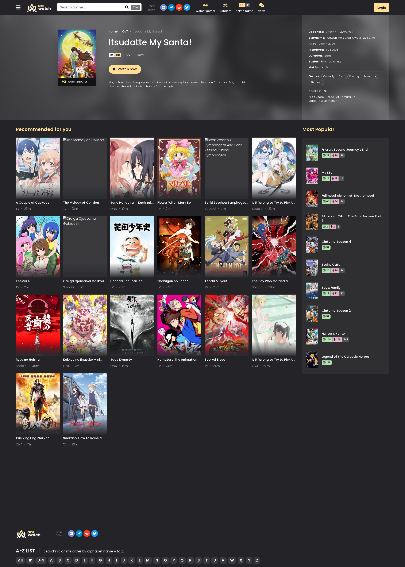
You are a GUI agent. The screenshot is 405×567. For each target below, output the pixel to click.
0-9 (41, 560)
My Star (328, 173)
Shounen (316, 82)
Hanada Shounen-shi (126, 281)
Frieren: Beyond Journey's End (345, 150)
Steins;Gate (331, 265)
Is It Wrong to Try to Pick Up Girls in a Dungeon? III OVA (274, 361)
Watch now (127, 69)
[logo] (39, 7)
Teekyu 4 (23, 281)
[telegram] (79, 533)
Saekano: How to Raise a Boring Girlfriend (82, 440)
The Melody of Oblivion (81, 202)
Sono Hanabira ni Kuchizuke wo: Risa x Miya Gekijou (132, 204)
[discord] (71, 533)
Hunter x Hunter (334, 334)
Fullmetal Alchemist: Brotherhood (348, 196)
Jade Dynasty (121, 359)
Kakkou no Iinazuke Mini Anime (81, 361)
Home (113, 31)
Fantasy (354, 76)
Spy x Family (331, 288)
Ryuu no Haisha (28, 359)
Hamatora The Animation (177, 359)
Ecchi (342, 76)
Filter (135, 7)
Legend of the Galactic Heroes (346, 357)
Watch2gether (77, 82)
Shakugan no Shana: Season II (173, 283)
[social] (163, 7)
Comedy (328, 76)
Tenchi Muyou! (216, 281)
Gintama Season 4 (336, 242)
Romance (370, 76)
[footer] (28, 533)
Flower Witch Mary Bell (174, 202)
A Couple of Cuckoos (32, 202)
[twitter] (187, 7)
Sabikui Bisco (215, 359)
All (20, 560)
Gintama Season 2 (336, 311)
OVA (125, 31)
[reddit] (179, 7)
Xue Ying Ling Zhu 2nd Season (33, 440)
